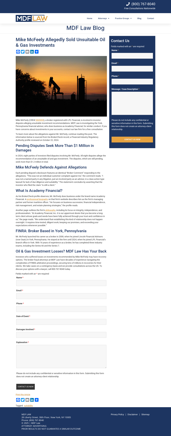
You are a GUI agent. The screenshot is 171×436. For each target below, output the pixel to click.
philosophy (50, 210)
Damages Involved (25, 329)
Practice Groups (122, 18)
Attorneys (102, 18)
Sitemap (145, 414)
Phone (20, 303)
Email (19, 290)
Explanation (22, 342)
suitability (28, 406)
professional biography (37, 199)
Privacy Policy (117, 414)
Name (19, 277)
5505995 (40, 120)
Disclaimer (133, 414)
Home (89, 18)
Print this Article (23, 394)
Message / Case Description (125, 89)
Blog (139, 18)
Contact (150, 18)
